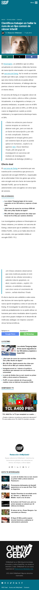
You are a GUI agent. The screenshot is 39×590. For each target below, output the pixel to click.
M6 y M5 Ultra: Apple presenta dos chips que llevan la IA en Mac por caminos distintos (18, 364)
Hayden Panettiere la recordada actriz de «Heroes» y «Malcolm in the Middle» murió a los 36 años (23, 495)
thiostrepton (8, 64)
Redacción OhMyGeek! (15, 33)
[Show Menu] (36, 2)
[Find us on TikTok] (11, 583)
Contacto (26, 587)
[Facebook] (12, 467)
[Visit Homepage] (5, 2)
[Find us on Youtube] (2, 583)
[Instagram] (20, 467)
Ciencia (19, 19)
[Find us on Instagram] (5, 583)
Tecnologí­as (11, 19)
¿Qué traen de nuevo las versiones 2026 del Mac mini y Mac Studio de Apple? (19, 359)
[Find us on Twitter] (19, 583)
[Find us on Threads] (13, 583)
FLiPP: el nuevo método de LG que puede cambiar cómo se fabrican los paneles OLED (18, 381)
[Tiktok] (28, 467)
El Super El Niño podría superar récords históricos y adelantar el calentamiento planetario (22, 520)
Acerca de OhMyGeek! (15, 587)
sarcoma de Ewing (11, 74)
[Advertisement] (20, 12)
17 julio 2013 (28, 33)
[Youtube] (23, 467)
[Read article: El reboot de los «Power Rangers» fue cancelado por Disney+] (6, 512)
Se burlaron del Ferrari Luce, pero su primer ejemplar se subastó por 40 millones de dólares (23, 504)
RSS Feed (5, 587)
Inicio (3, 19)
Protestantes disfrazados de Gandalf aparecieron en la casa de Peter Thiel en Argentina (23, 487)
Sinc (14, 147)
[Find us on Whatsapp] (8, 583)
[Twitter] (15, 467)
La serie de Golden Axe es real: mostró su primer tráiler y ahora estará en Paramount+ (19, 376)
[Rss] (26, 467)
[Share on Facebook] (32, 56)
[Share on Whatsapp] (7, 56)
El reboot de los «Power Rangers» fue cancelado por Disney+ (24, 511)
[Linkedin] (17, 467)
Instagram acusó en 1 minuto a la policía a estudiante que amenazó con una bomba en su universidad (19, 370)
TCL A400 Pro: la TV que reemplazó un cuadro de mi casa (19, 414)
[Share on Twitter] (19, 56)
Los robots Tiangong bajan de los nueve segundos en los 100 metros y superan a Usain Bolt (20, 203)
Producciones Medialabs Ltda (23, 569)
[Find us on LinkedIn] (16, 583)
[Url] (9, 467)
